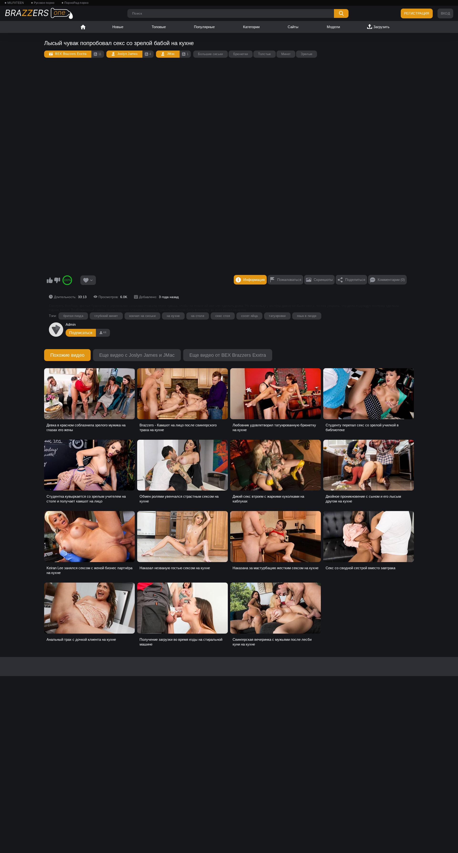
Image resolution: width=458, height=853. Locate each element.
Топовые (159, 27)
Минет (286, 54)
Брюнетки (240, 54)
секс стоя (222, 316)
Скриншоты (323, 280)
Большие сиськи (210, 54)
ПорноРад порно (76, 3)
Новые (117, 27)
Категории (251, 27)
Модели (333, 27)
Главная (83, 27)
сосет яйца (249, 316)
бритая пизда (73, 316)
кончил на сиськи (142, 316)
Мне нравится (50, 280)
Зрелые (306, 54)
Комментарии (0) (391, 280)
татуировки (277, 316)
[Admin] (56, 329)
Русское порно (44, 3)
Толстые (264, 54)
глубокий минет (106, 316)
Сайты (293, 27)
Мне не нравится (57, 280)
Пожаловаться (289, 280)
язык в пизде (307, 316)
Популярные (204, 27)
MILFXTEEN (15, 3)
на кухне (173, 316)
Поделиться (355, 280)
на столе (197, 316)
